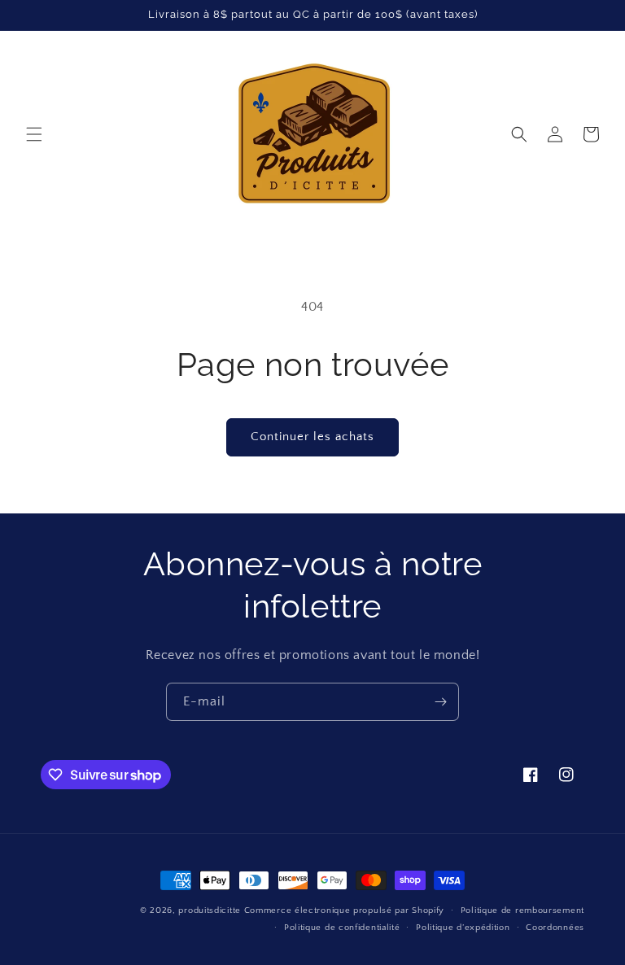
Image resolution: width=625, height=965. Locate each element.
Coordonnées (555, 927)
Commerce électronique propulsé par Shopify (344, 910)
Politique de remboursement (522, 910)
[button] (34, 134)
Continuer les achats (312, 436)
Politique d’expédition (462, 927)
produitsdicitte (209, 910)
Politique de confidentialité (342, 927)
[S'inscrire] (440, 702)
